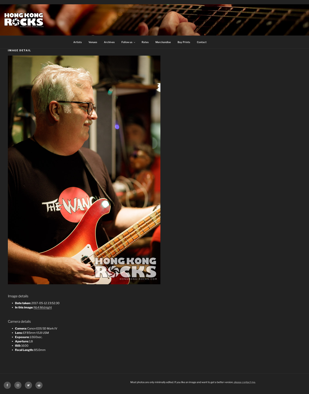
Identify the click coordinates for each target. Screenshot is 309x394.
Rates (145, 42)
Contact (202, 42)
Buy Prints (184, 42)
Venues (93, 42)
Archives (109, 42)
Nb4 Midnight (43, 307)
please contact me (244, 382)
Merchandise (163, 42)
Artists (77, 42)
